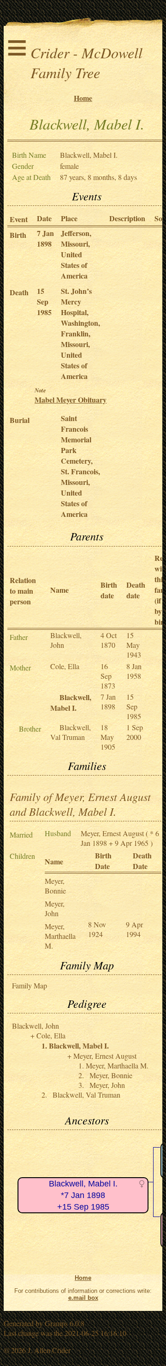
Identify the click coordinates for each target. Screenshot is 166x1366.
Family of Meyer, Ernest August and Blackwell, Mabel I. (80, 804)
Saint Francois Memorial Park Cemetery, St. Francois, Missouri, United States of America (80, 466)
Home (83, 98)
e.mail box (83, 1297)
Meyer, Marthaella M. (60, 935)
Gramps (56, 1323)
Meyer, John (55, 908)
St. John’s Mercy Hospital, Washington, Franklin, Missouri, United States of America (80, 333)
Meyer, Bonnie (55, 885)
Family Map (29, 985)
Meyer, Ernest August (112, 833)
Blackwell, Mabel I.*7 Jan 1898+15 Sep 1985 (83, 1195)
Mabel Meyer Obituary (71, 399)
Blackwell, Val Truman (70, 732)
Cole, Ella (64, 666)
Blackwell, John (35, 1026)
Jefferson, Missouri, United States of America (76, 254)
